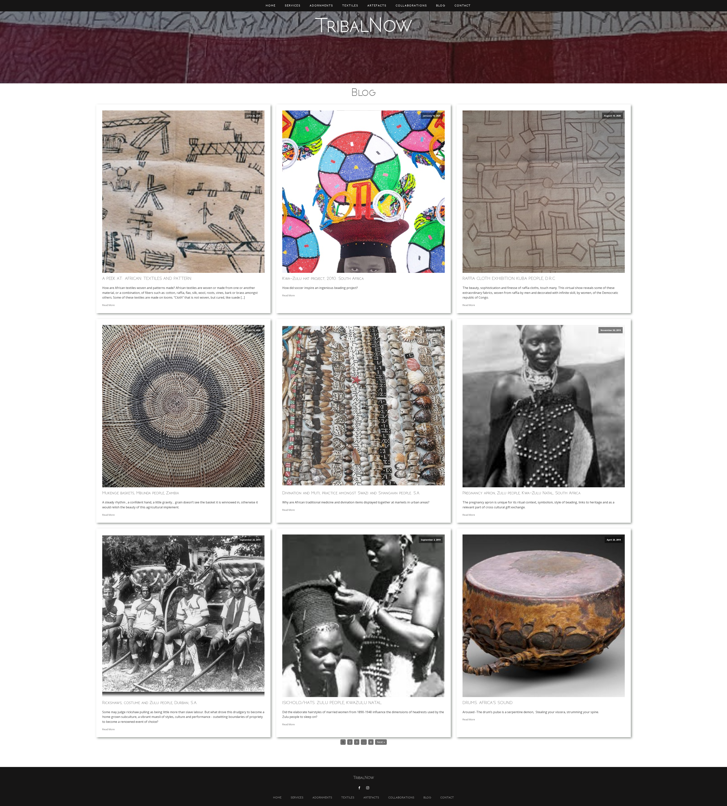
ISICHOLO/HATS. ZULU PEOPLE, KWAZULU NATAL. (332, 702)
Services (293, 5)
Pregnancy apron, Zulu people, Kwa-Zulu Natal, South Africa (521, 493)
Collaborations (411, 5)
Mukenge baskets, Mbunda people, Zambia (140, 493)
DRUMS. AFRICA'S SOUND (488, 702)
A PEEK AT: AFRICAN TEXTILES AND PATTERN (146, 278)
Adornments (321, 5)
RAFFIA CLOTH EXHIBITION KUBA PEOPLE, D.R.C (509, 278)
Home (271, 5)
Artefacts (377, 5)
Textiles (350, 5)
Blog (440, 5)
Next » (381, 742)
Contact (463, 5)
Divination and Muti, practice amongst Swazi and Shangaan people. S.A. (351, 493)
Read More (108, 305)
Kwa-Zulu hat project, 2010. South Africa (323, 278)
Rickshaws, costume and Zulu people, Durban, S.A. (149, 702)
